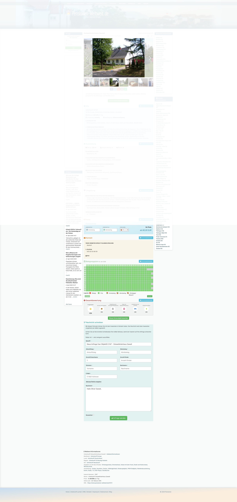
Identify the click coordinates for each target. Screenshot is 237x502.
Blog (110, 492)
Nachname (123, 365)
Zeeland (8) (159, 248)
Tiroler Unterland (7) (161, 236)
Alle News (69, 304)
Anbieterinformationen (113, 454)
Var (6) (158, 242)
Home (67, 492)
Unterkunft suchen (76, 492)
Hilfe (84, 492)
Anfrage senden (119, 418)
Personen (122, 227)
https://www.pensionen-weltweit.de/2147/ (99, 483)
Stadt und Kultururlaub (140, 464)
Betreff (88, 341)
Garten (105, 468)
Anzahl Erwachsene (92, 357)
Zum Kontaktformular (146, 237)
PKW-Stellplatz (132, 468)
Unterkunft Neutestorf (93, 462)
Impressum (96, 492)
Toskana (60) (159, 238)
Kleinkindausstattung (143, 468)
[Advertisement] (118, 436)
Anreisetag (89, 227)
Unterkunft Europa (96, 456)
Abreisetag (106, 227)
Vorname (89, 365)
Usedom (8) (159, 240)
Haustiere (99, 468)
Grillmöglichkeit (112, 468)
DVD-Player (98, 470)
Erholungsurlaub (106, 464)
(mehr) (68, 225)
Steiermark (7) (160, 225)
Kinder (94, 468)
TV (93, 470)
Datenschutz (104, 492)
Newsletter (89, 415)
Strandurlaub (116, 464)
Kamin (85, 470)
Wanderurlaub (88, 466)
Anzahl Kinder (124, 357)
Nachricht (89, 385)
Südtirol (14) (159, 229)
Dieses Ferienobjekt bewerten (118, 318)
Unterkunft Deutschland (95, 458)
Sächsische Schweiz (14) (163, 227)
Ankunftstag (90, 349)
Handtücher (105, 470)
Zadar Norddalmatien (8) (163, 246)
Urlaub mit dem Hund (127, 464)
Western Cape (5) (161, 244)
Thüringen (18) (160, 231)
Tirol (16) (158, 235)
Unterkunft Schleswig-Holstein (98, 460)
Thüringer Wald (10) (161, 233)
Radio (90, 470)
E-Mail (88, 373)
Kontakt (89, 492)
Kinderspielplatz (122, 468)
